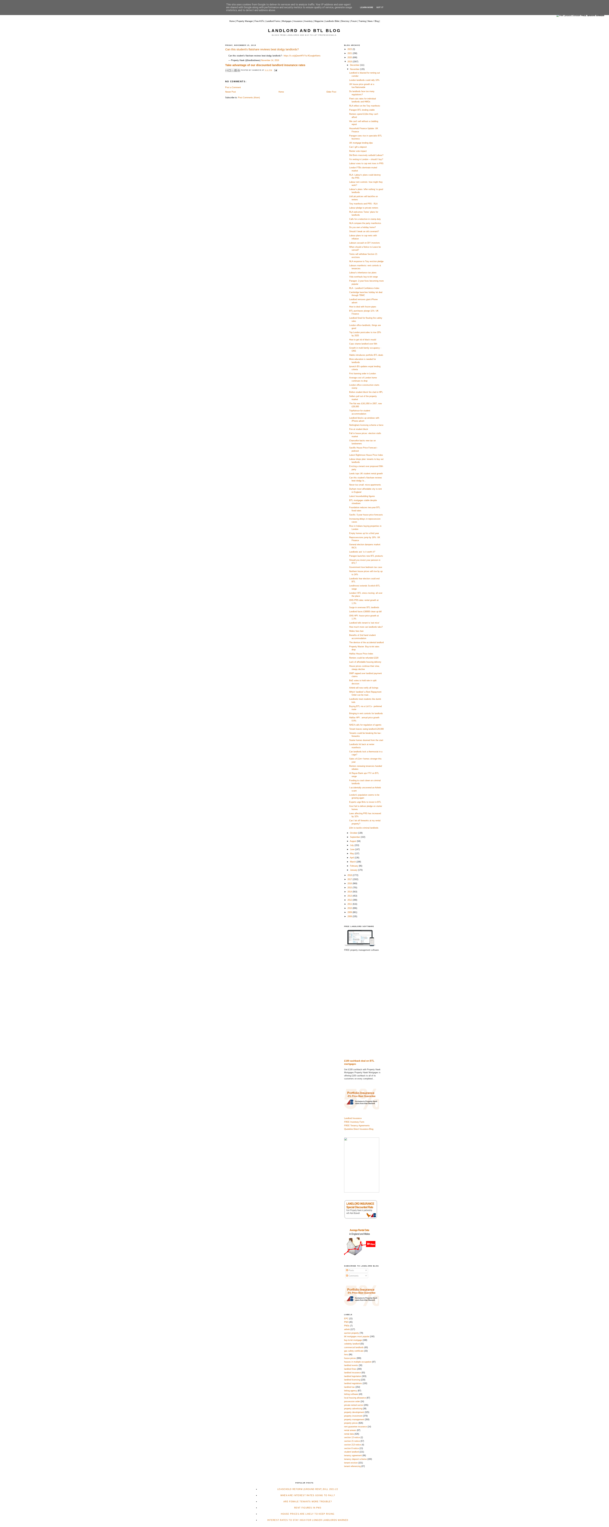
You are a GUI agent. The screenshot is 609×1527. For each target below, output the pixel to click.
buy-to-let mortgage (353, 1340)
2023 (350, 49)
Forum (354, 21)
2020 (350, 57)
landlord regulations (353, 1383)
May (352, 853)
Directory (345, 21)
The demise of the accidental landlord (366, 642)
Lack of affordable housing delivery (365, 662)
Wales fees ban (356, 631)
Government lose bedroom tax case (365, 567)
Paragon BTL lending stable (362, 110)
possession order (352, 1401)
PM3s (347, 1325)
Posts (351, 1270)
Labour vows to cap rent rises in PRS (366, 163)
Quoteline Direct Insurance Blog (358, 1129)
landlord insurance (352, 1372)
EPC (346, 1318)
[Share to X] (232, 70)
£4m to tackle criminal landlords (363, 828)
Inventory (308, 21)
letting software (351, 1394)
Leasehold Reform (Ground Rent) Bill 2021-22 (307, 1489)
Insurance (297, 21)
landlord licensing (352, 1380)
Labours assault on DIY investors (364, 243)
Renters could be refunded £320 (363, 658)
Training (362, 21)
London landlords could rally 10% (364, 80)
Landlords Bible (332, 21)
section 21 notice (352, 1441)
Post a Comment (233, 87)
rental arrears (350, 1430)
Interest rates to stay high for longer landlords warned (307, 1520)
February (354, 866)
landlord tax (349, 1387)
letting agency (350, 1390)
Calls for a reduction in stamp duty (365, 219)
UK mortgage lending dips (361, 143)
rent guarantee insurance (355, 1426)
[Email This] (226, 70)
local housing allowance (355, 1398)
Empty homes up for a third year (364, 533)
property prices (351, 1423)
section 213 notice (352, 1444)
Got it (379, 7)
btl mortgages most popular (356, 1336)
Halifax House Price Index (361, 654)
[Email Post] (275, 70)
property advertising (353, 1408)
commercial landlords (354, 1347)
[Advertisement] (364, 1005)
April (352, 857)
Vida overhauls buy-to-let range (363, 277)
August (353, 841)
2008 (350, 916)
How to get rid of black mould (362, 339)
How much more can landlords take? (366, 627)
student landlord (351, 1452)
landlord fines (350, 1369)
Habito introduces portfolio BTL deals (366, 355)
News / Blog (373, 21)
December (355, 65)
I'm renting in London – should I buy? (366, 159)
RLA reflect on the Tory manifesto (364, 106)
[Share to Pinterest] (238, 70)
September (355, 837)
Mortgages (287, 21)
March (353, 862)
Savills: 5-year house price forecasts (366, 515)
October (354, 833)
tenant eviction (351, 1463)
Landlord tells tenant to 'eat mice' (364, 623)
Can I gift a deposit (358, 147)
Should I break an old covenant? (364, 231)
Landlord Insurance (353, 1118)
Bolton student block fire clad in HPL (366, 392)
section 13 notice (352, 1437)
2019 (350, 61)
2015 (350, 887)
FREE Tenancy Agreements (357, 1125)
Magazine (318, 21)
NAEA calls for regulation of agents (365, 725)
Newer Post (230, 92)
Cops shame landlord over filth (363, 344)
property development (354, 1412)
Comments (353, 1276)
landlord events (351, 1365)
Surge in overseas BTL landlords (364, 607)
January (354, 870)
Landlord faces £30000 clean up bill (365, 611)
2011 (350, 904)
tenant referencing (352, 1466)
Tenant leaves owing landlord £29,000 (366, 729)
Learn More (366, 7)
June (352, 849)
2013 (350, 896)
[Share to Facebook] (235, 70)
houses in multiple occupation (357, 1362)
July (352, 845)
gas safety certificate (353, 1351)
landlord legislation (352, 1376)
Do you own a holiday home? (362, 227)
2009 (350, 912)
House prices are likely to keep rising (307, 1514)
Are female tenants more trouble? (307, 1501)
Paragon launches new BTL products (366, 556)
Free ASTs (259, 21)
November (355, 69)
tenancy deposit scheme (355, 1459)
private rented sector (353, 1405)
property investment (353, 1416)
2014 (350, 891)
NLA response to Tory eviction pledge (366, 261)
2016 (350, 883)
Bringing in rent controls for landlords (366, 713)
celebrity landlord (352, 1344)
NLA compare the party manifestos (365, 223)
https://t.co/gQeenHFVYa (295, 56)
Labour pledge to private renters (363, 208)
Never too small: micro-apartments (365, 485)
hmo (346, 1354)
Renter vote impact (358, 151)
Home (232, 21)
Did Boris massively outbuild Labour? (366, 155)
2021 (350, 53)
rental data (349, 1434)
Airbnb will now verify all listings (363, 688)
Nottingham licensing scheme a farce (366, 425)
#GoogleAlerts (314, 56)
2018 (350, 875)
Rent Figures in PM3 (307, 1508)
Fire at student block (358, 429)
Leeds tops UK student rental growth (366, 473)
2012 (350, 900)
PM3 (346, 1322)
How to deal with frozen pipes (362, 306)
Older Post (331, 92)
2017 (350, 879)
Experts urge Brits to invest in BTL (365, 802)
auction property (351, 1333)
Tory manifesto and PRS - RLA (363, 204)
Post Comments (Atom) (249, 97)
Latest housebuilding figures (362, 496)
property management (354, 1419)
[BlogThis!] (229, 70)
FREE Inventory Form (354, 1122)
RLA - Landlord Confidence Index (364, 288)
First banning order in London (362, 373)
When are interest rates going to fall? (307, 1495)
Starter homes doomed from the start (366, 740)
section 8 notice (351, 1448)
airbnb (347, 1329)
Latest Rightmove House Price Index (366, 455)
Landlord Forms (273, 21)
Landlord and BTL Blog (304, 30)
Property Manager (244, 21)
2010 (350, 908)
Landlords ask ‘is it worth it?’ (362, 552)
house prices (350, 1358)
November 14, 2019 (270, 60)
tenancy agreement (353, 1455)
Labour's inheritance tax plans (363, 272)
